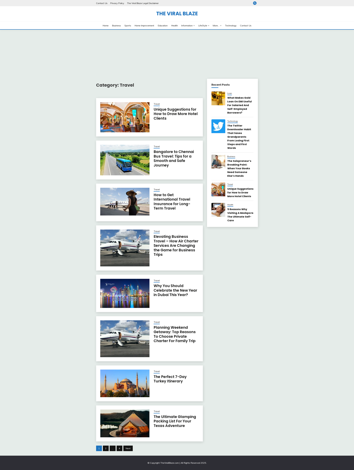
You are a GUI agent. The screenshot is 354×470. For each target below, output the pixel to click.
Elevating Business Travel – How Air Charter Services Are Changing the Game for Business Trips (176, 245)
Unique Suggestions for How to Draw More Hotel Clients (176, 114)
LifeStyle (202, 25)
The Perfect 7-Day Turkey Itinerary (170, 379)
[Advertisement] (177, 50)
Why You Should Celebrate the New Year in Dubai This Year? (175, 290)
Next (128, 448)
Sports (127, 25)
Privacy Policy (117, 3)
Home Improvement (144, 25)
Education (163, 25)
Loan (229, 93)
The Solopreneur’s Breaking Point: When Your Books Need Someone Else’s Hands (239, 168)
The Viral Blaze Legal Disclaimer (143, 3)
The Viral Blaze (177, 13)
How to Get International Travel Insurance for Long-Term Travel (172, 201)
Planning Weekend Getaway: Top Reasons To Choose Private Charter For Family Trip (175, 334)
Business (116, 25)
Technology (231, 25)
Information (187, 25)
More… (216, 25)
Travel (157, 104)
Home (106, 25)
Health (174, 25)
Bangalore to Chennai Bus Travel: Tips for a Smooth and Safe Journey (174, 158)
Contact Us (101, 3)
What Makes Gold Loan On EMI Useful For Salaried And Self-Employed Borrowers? (239, 105)
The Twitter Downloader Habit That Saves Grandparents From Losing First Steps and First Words (239, 137)
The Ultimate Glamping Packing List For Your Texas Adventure (175, 421)
